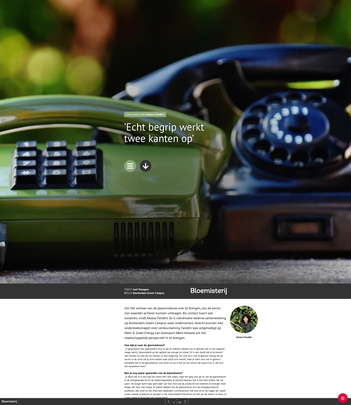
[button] (130, 166)
